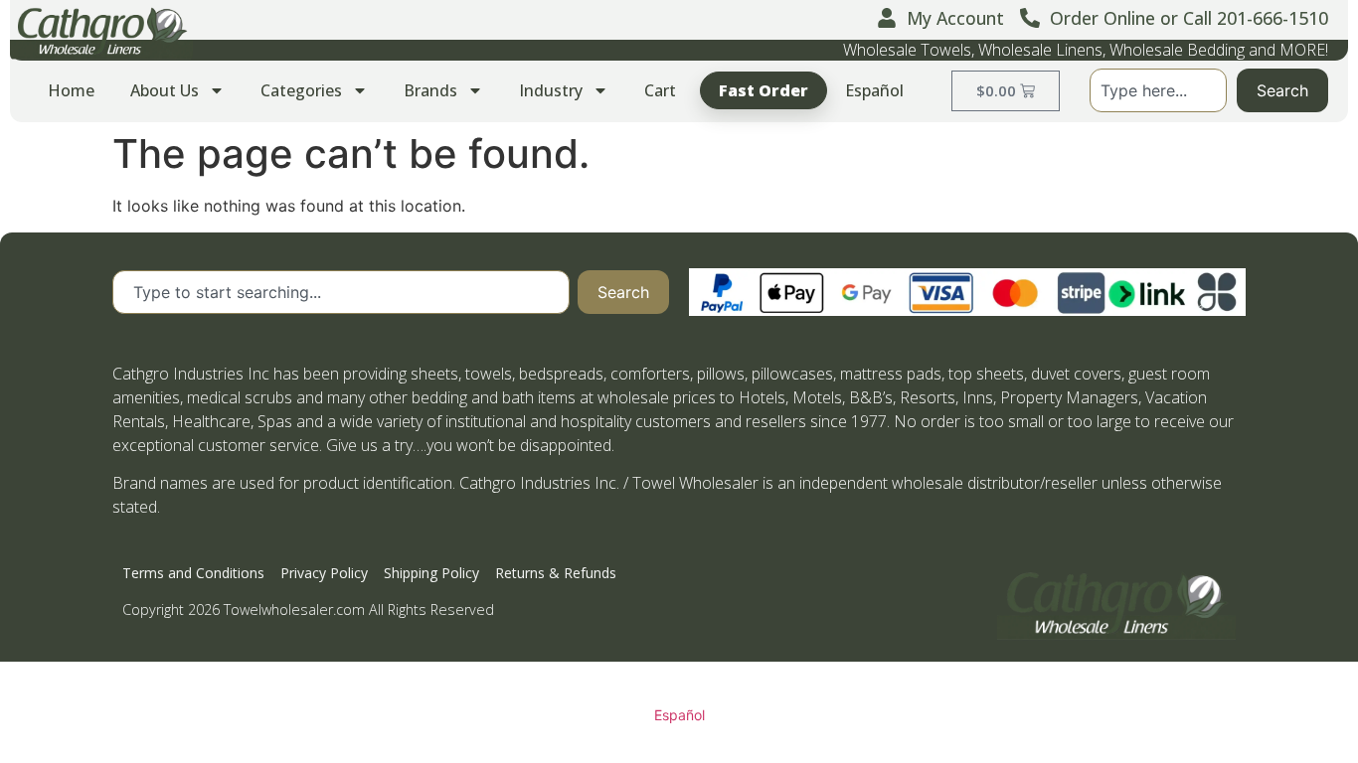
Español (874, 90)
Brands (430, 90)
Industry (551, 90)
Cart (660, 90)
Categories (301, 90)
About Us (164, 90)
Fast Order (763, 90)
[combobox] (1158, 90)
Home (71, 90)
